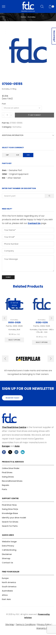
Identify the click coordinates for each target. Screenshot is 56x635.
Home (23, 17)
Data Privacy (8, 545)
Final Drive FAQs (9, 504)
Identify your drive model (14, 517)
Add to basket (35, 115)
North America (9, 582)
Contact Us (34, 223)
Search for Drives (10, 521)
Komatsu (31, 17)
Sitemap (6, 558)
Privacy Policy (44, 624)
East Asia (6, 599)
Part (4, 103)
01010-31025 (14, 322)
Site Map (9, 624)
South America (9, 586)
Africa (5, 595)
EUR (17, 155)
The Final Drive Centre (14, 427)
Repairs (5, 485)
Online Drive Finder (10, 468)
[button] (4, 318)
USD (28, 155)
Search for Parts (10, 526)
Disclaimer (7, 554)
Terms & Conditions (26, 624)
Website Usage (9, 541)
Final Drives (7, 472)
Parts (4, 489)
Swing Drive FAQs (10, 509)
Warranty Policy (44, 628)
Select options (14, 340)
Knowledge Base (10, 513)
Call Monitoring (9, 550)
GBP (7, 155)
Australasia (7, 590)
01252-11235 (42, 322)
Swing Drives (8, 476)
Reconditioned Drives (12, 481)
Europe (6, 446)
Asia (17, 446)
